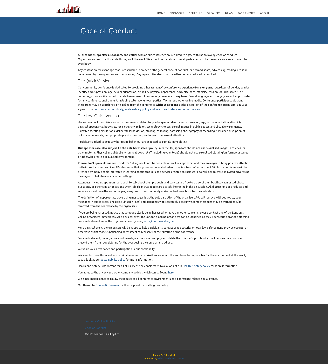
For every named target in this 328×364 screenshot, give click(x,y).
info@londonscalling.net (159, 221)
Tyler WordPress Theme (171, 358)
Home (161, 13)
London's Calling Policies (100, 321)
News (229, 13)
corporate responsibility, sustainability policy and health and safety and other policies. (147, 109)
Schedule (195, 13)
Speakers (213, 13)
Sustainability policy (112, 259)
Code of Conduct (95, 327)
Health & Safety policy (196, 265)
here (171, 272)
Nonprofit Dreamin (107, 285)
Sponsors (177, 13)
